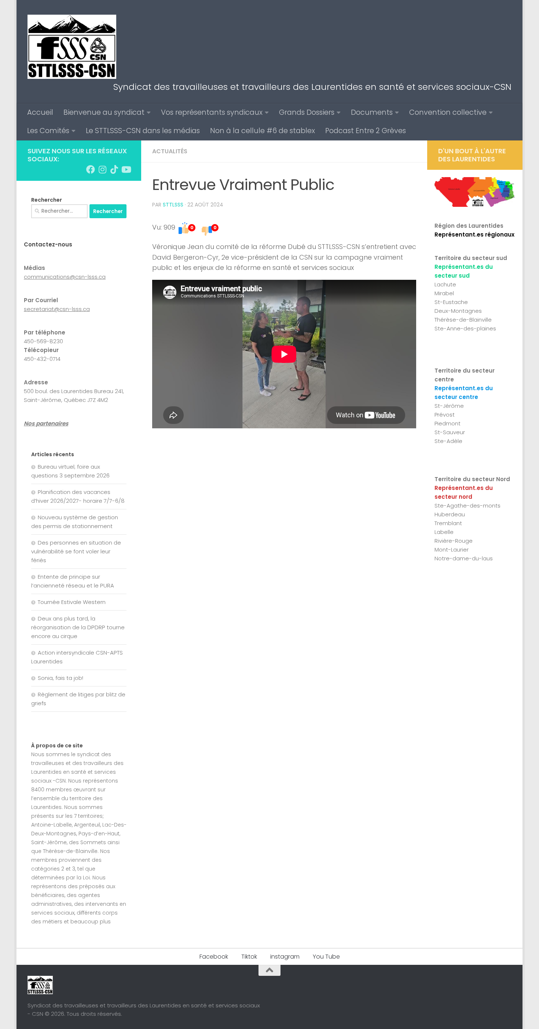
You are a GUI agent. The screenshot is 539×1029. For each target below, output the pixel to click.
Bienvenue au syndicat (103, 112)
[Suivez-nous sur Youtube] (125, 169)
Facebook (213, 956)
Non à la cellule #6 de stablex (262, 131)
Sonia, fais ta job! (60, 678)
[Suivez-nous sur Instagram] (102, 169)
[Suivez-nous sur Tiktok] (114, 169)
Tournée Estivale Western (72, 602)
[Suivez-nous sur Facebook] (90, 169)
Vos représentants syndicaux (212, 112)
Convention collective (448, 112)
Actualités (169, 151)
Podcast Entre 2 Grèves (365, 131)
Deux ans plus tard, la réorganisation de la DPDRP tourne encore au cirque (78, 627)
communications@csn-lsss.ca (65, 277)
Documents (372, 112)
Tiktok (249, 956)
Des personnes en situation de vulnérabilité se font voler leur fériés (76, 551)
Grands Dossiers (306, 112)
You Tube (326, 956)
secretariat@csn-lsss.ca (57, 309)
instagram (285, 956)
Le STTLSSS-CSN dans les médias (143, 131)
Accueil (40, 112)
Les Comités (48, 131)
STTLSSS (173, 204)
